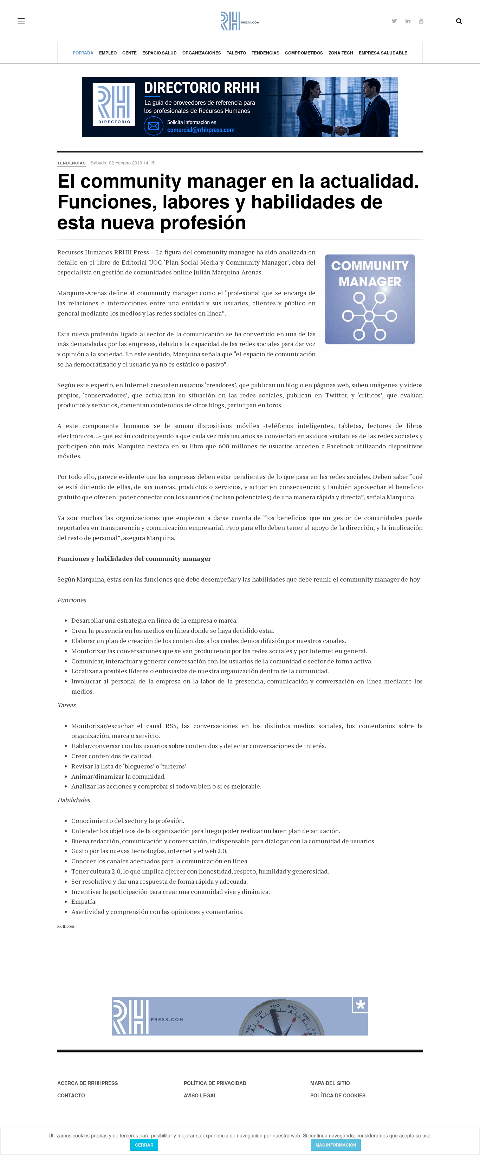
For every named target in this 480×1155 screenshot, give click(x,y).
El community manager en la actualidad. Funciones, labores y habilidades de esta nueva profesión (238, 200)
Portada (83, 53)
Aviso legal (200, 1095)
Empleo (108, 53)
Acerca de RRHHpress (87, 1082)
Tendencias (265, 53)
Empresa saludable (383, 53)
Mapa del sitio (330, 1082)
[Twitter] (394, 21)
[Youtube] (421, 21)
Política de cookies (337, 1095)
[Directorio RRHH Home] (240, 107)
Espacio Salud (159, 53)
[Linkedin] (408, 21)
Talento (236, 53)
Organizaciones (201, 53)
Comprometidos (304, 53)
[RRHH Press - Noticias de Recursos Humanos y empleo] (240, 21)
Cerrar (144, 1145)
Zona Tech (341, 53)
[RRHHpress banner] (240, 1016)
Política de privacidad (215, 1082)
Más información (336, 1145)
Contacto (71, 1095)
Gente (129, 53)
